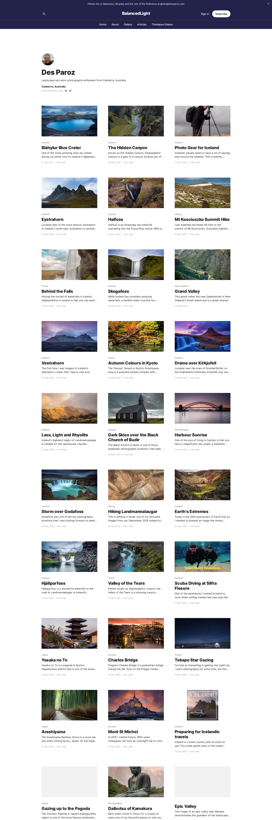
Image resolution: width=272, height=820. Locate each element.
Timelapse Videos (162, 24)
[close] (268, 3)
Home (102, 24)
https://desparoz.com (52, 90)
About (115, 24)
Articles (142, 24)
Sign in (205, 13)
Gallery (128, 24)
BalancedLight (136, 13)
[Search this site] (44, 13)
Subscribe (221, 13)
